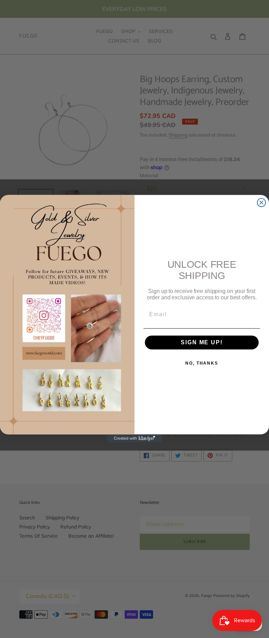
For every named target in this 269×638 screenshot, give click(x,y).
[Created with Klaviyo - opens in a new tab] (134, 439)
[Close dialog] (261, 203)
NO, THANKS (201, 363)
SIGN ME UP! (201, 342)
